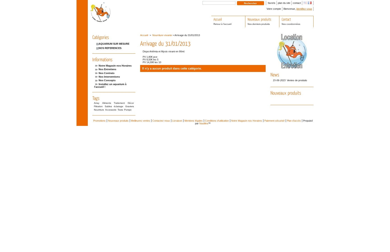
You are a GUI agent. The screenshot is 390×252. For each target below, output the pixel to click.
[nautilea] (100, 20)
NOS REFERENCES (110, 48)
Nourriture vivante (162, 35)
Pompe (128, 110)
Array (96, 103)
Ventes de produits (297, 80)
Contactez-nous (161, 120)
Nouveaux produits (118, 120)
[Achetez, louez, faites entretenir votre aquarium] (292, 67)
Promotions (99, 120)
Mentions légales (193, 120)
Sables (108, 106)
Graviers (129, 106)
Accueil (144, 35)
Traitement (119, 103)
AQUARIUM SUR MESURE (114, 43)
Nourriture (99, 110)
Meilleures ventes (140, 120)
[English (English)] (305, 3)
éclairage (118, 106)
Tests (120, 110)
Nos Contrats (106, 73)
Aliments (106, 103)
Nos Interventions (109, 76)
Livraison (177, 120)
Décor (131, 103)
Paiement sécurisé (274, 120)
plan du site (284, 3)
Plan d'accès (294, 120)
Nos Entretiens (107, 69)
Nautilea (203, 123)
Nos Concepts (107, 80)
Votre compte (274, 8)
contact (297, 3)
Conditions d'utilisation (217, 120)
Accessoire (110, 110)
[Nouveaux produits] (285, 93)
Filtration (98, 106)
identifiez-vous (304, 8)
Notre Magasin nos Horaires (115, 65)
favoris (271, 3)
